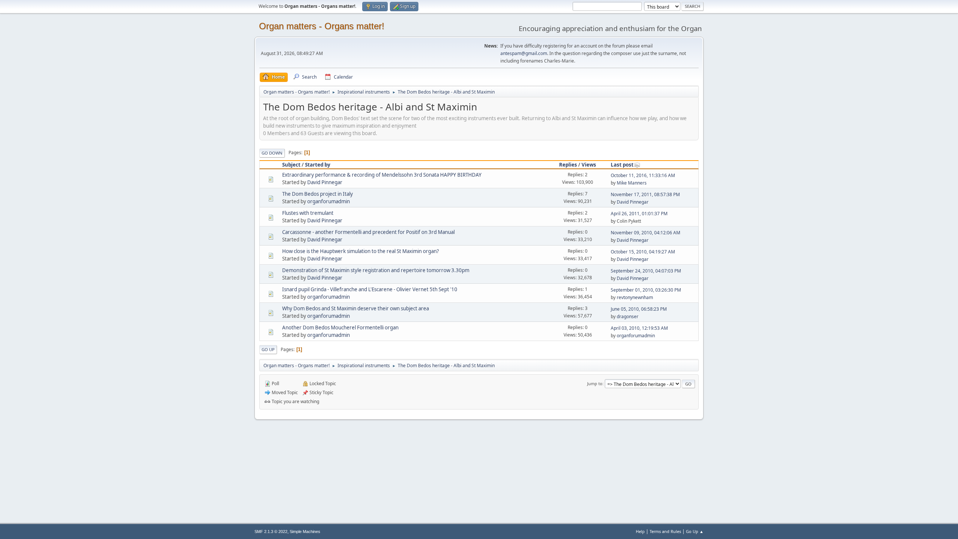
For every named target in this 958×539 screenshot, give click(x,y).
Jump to (594, 383)
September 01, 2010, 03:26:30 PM (646, 290)
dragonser (627, 316)
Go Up (268, 349)
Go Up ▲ (695, 531)
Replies (568, 164)
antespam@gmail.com (523, 53)
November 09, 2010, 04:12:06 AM (645, 232)
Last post (622, 164)
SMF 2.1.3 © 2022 (270, 531)
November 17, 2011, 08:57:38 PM (645, 194)
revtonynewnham (635, 297)
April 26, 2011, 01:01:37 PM (639, 213)
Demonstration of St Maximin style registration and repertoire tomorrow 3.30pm (375, 270)
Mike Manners (632, 183)
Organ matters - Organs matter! (321, 26)
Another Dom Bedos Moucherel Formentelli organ (340, 327)
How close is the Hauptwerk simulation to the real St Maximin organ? (360, 251)
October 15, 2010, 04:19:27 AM (643, 252)
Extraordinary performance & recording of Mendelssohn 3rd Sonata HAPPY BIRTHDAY (382, 174)
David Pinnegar (324, 182)
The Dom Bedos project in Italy (317, 194)
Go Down (272, 153)
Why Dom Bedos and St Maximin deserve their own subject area (355, 308)
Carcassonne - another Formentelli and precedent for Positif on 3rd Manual (368, 232)
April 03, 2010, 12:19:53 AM (639, 328)
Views (589, 164)
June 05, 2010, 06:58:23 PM (639, 309)
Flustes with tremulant (307, 213)
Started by (317, 164)
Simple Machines (305, 531)
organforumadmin (328, 201)
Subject (291, 164)
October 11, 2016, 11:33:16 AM (643, 175)
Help (640, 531)
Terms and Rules (665, 531)
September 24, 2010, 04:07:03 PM (646, 271)
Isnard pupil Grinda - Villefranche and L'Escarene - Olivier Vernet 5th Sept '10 (369, 289)
